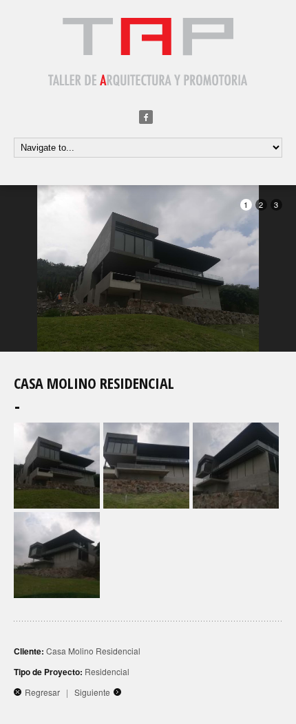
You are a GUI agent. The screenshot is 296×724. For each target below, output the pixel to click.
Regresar (42, 692)
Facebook (146, 117)
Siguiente (92, 692)
